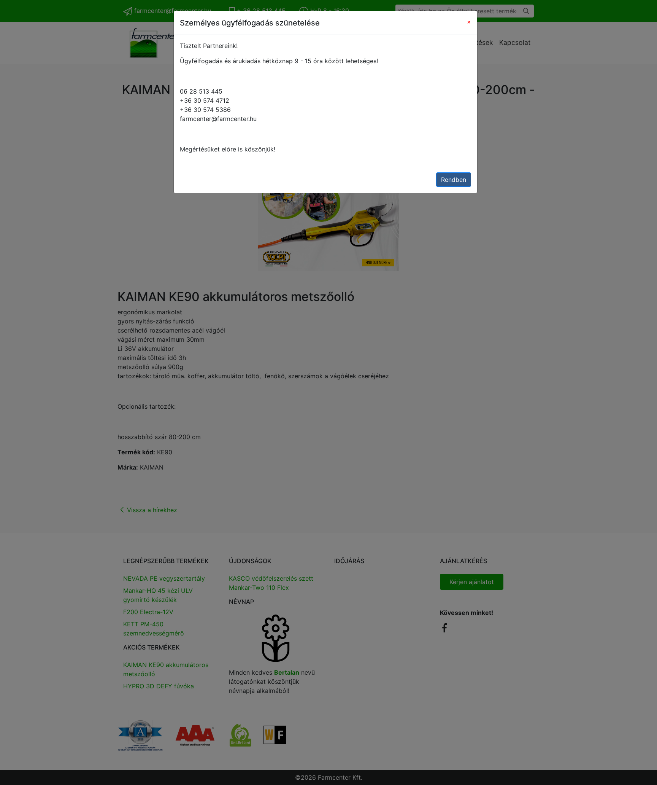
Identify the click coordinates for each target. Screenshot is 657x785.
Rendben (453, 179)
